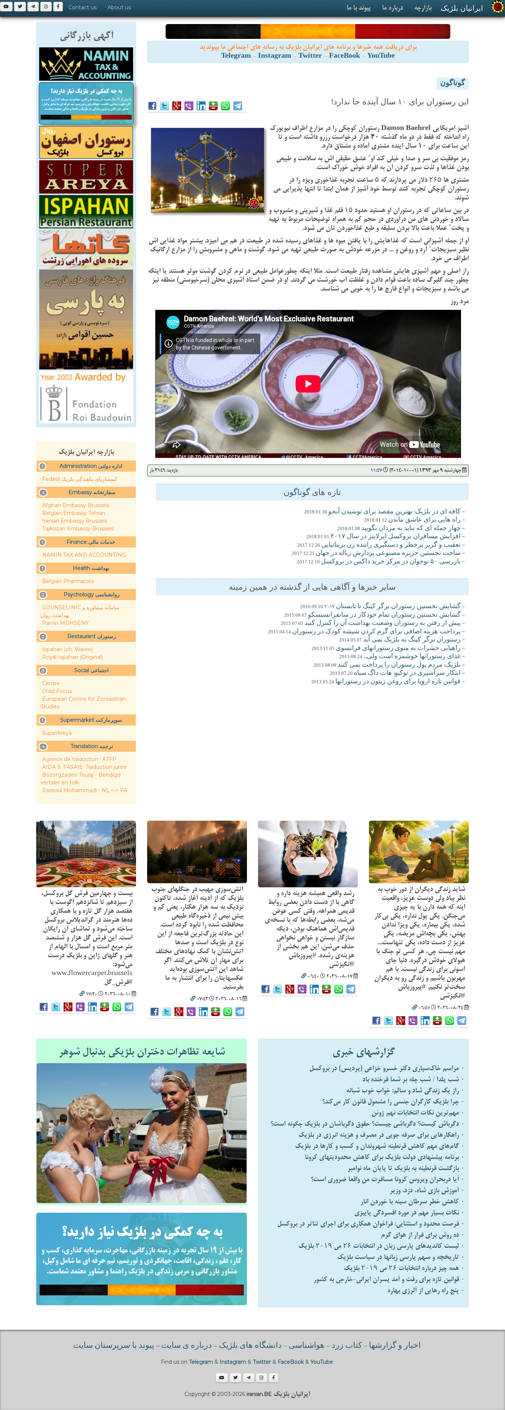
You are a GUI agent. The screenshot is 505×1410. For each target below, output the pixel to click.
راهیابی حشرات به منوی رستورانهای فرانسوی (398, 648)
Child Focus (57, 691)
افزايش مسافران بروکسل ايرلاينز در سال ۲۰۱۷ (396, 537)
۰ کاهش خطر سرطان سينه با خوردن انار (412, 1202)
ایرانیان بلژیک (462, 8)
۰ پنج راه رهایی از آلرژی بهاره (426, 1290)
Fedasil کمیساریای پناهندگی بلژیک (80, 479)
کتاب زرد (347, 1346)
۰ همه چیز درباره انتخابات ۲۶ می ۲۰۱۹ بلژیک (404, 1268)
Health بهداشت (91, 568)
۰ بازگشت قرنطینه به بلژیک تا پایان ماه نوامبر (406, 1168)
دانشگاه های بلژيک (249, 1346)
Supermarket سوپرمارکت (91, 720)
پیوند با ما (358, 8)
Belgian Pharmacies (68, 581)
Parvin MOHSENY (65, 623)
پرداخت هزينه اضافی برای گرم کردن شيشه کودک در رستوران (376, 632)
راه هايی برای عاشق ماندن (424, 520)
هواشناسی (307, 1346)
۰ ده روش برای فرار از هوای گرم (423, 1235)
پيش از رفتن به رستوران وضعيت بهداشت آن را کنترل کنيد (383, 623)
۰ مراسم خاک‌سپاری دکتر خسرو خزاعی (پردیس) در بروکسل (387, 1068)
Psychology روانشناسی (92, 594)
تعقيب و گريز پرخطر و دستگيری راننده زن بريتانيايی (391, 545)
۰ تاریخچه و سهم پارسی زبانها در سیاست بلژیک (401, 1257)
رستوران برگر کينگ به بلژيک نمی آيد (412, 640)
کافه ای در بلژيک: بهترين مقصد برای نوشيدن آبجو (394, 512)
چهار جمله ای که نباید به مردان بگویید (411, 528)
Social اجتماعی (91, 670)
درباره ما (392, 8)
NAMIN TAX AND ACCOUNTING (84, 555)
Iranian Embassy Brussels (74, 521)
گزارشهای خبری (363, 1052)
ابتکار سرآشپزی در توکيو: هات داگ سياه (407, 673)
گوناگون (452, 83)
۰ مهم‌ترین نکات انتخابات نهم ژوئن (418, 1113)
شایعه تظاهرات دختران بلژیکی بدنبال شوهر (142, 1052)
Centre (51, 683)
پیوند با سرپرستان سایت (113, 1346)
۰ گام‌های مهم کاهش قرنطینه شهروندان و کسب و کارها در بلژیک (380, 1146)
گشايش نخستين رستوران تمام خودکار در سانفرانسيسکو (384, 615)
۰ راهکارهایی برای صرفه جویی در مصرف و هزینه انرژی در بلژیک (381, 1135)
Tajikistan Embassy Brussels (77, 528)
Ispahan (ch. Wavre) (67, 649)
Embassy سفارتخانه (91, 492)
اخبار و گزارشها (395, 1346)
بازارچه (422, 8)
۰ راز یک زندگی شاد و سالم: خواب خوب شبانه (405, 1090)
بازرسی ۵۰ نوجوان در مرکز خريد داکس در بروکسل (391, 562)
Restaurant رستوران (91, 636)
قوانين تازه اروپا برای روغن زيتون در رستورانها (398, 682)
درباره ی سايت (186, 1346)
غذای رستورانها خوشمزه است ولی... (412, 657)
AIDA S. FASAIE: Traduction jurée (84, 767)
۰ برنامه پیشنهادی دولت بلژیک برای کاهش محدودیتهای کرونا (385, 1157)
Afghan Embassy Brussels (75, 505)
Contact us (82, 7)
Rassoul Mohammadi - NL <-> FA (84, 790)
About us (119, 7)
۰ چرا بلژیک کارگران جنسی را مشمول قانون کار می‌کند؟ (393, 1102)
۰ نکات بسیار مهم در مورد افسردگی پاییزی (409, 1213)
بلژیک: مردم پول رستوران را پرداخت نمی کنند (399, 665)
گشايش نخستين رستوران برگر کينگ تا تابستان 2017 (392, 607)
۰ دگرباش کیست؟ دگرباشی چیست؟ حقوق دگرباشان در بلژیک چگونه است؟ (367, 1124)
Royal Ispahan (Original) (72, 657)
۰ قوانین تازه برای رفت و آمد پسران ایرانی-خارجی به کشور (389, 1279)
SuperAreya (57, 733)
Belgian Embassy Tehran (73, 513)
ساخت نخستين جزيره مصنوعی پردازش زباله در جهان (388, 553)
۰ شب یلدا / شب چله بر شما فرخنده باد (413, 1079)
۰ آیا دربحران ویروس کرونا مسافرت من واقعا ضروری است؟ (388, 1179)
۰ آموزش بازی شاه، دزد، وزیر (427, 1190)
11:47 (376, 470)
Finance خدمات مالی (91, 542)
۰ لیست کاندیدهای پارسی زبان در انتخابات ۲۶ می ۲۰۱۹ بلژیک (381, 1246)
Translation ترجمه (92, 746)
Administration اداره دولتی (91, 466)
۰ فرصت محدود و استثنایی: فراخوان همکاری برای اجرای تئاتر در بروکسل (371, 1224)
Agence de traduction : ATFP (79, 759)
